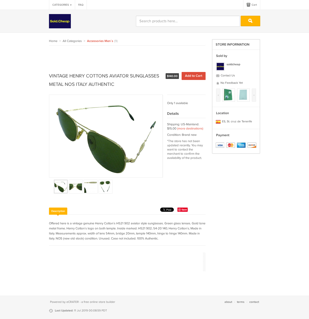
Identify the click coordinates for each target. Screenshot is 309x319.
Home (53, 41)
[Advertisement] (125, 57)
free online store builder (99, 302)
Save (184, 209)
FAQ (80, 5)
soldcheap (233, 64)
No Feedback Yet (231, 83)
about (228, 302)
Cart (254, 5)
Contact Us (227, 75)
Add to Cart (193, 76)
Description (58, 211)
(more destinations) (190, 128)
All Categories (72, 41)
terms (240, 302)
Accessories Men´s (100, 41)
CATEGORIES (61, 5)
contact (254, 302)
